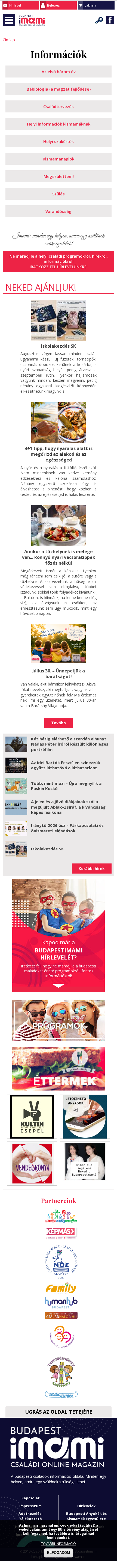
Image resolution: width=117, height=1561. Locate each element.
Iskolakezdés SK (58, 346)
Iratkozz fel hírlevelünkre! (59, 266)
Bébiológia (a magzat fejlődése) (59, 89)
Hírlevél (15, 5)
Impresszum (30, 1505)
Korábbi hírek (92, 868)
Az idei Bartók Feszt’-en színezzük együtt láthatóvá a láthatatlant (65, 765)
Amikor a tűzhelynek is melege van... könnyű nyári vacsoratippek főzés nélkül (58, 557)
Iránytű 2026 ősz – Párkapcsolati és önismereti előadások (67, 828)
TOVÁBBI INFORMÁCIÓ (58, 1543)
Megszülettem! (59, 176)
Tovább (58, 722)
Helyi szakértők (58, 141)
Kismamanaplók (58, 159)
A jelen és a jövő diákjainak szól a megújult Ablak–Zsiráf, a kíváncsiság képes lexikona (68, 807)
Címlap (9, 39)
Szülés (58, 193)
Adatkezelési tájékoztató (30, 1516)
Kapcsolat (30, 1498)
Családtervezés (58, 106)
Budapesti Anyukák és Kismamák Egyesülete (86, 1516)
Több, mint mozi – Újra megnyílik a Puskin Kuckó (66, 785)
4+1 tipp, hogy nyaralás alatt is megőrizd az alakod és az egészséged (59, 454)
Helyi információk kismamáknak (58, 124)
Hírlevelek (86, 1505)
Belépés (53, 5)
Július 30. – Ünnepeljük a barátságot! (58, 674)
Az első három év (59, 71)
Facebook (110, 20)
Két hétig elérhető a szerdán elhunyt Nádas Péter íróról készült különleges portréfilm (69, 744)
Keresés (99, 20)
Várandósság (58, 211)
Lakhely (90, 5)
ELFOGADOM (58, 1553)
